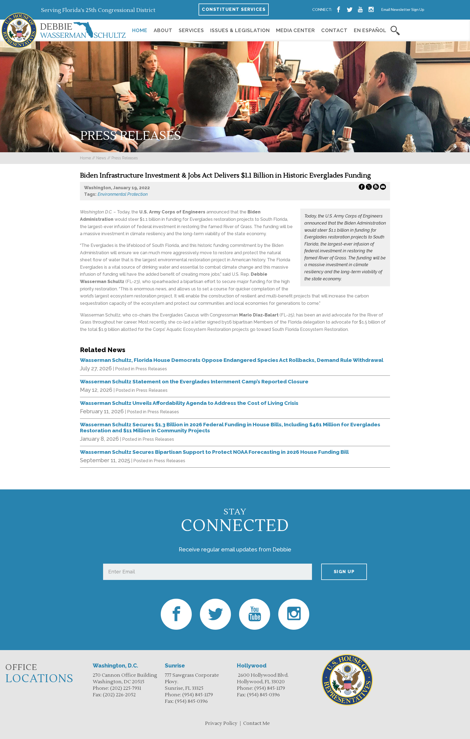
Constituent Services (233, 9)
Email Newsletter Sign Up (402, 9)
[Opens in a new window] (338, 10)
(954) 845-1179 (197, 695)
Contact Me (256, 723)
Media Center (295, 30)
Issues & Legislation (240, 30)
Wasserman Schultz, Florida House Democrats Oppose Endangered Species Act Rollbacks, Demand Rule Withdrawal (231, 360)
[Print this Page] (376, 188)
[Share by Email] (383, 188)
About (163, 30)
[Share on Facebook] (362, 188)
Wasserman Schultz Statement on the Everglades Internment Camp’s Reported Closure (194, 381)
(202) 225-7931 (125, 688)
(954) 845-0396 (191, 701)
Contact (334, 30)
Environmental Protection (123, 194)
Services (191, 30)
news (101, 158)
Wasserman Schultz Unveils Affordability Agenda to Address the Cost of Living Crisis (189, 403)
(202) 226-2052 (119, 695)
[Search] (395, 30)
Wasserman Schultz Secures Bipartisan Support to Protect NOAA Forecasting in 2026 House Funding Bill (214, 452)
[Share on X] (369, 188)
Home (139, 30)
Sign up (344, 571)
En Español (370, 30)
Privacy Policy (221, 723)
